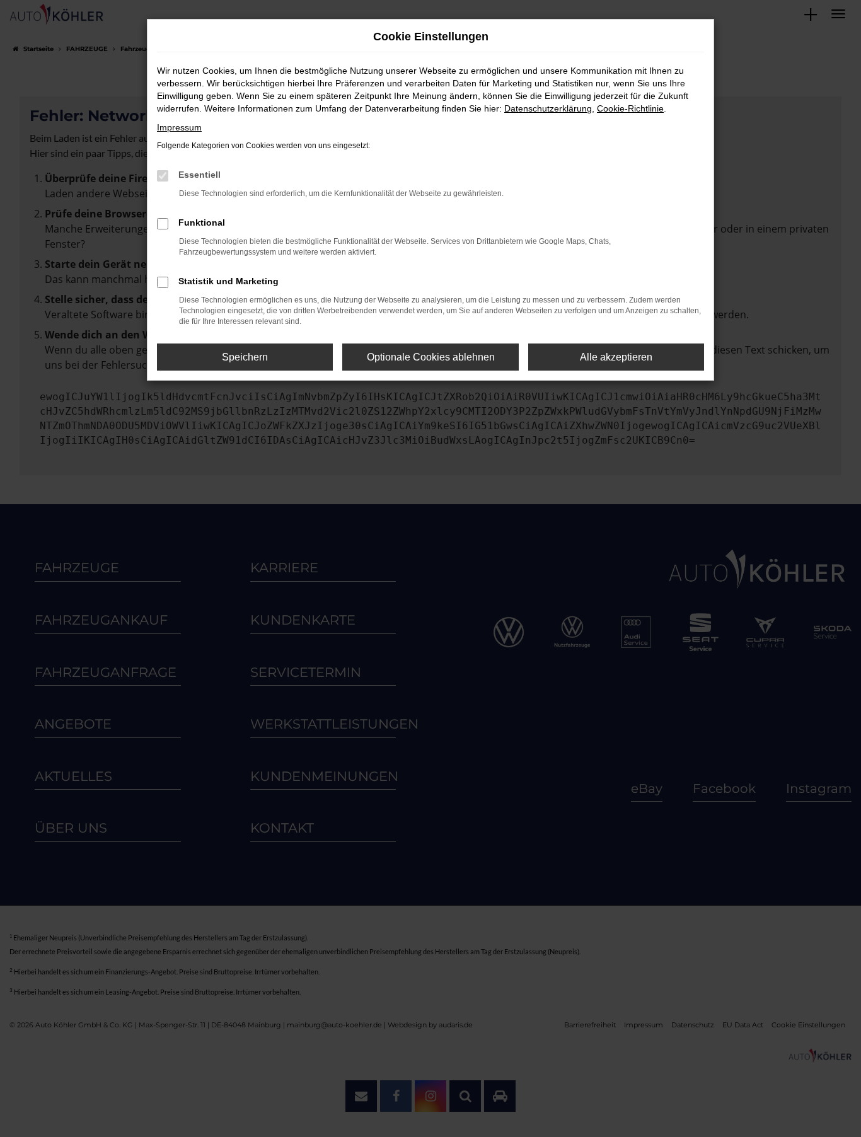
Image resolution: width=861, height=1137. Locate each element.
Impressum (179, 127)
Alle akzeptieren (616, 357)
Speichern (245, 357)
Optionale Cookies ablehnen (431, 357)
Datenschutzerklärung (548, 108)
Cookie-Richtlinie (630, 108)
